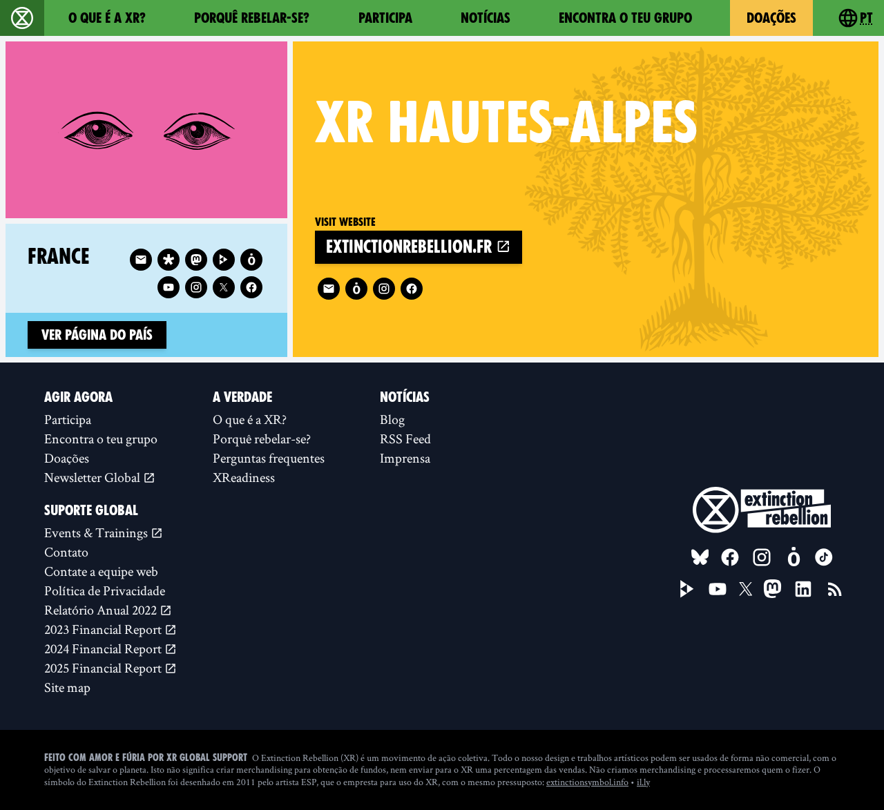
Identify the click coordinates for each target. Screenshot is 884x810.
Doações (771, 18)
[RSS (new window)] (835, 589)
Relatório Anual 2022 (102, 610)
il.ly (643, 781)
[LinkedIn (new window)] (803, 589)
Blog (392, 419)
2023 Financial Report (104, 629)
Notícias (485, 18)
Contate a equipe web (101, 571)
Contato (66, 552)
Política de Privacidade (104, 590)
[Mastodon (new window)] (196, 260)
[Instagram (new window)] (384, 289)
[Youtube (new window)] (168, 287)
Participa (385, 18)
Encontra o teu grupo (625, 18)
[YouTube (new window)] (717, 589)
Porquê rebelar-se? (251, 18)
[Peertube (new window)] (224, 260)
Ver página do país (97, 335)
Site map (67, 687)
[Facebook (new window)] (412, 289)
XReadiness (244, 477)
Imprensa (405, 458)
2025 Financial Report (104, 668)
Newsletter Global (93, 477)
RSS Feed (405, 438)
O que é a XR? (107, 18)
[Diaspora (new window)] (168, 260)
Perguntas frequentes (269, 458)
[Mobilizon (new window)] (356, 289)
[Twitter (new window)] (224, 287)
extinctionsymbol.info (587, 781)
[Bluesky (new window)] (700, 557)
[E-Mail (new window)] (329, 289)
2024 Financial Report (104, 648)
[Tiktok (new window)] (823, 557)
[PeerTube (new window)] (687, 589)
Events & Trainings (97, 532)
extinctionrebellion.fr (411, 247)
